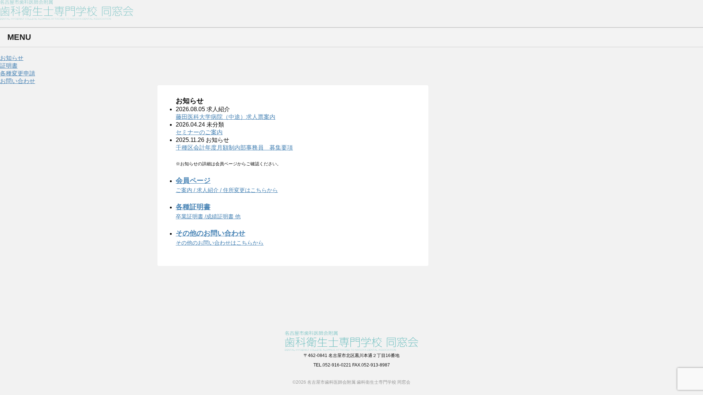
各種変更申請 (17, 73)
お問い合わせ (17, 81)
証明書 (9, 66)
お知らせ (11, 58)
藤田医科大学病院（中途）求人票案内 (225, 117)
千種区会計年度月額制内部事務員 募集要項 (234, 147)
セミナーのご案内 (199, 132)
